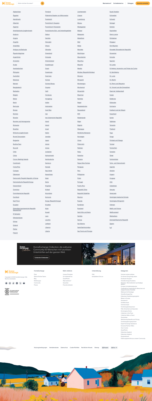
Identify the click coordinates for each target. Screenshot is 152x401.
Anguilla (15, 42)
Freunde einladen (68, 285)
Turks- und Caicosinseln (117, 163)
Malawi (79, 31)
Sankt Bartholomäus (83, 227)
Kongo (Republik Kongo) (53, 201)
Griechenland (49, 61)
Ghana (47, 46)
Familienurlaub (125, 302)
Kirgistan (48, 186)
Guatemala (48, 72)
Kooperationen (125, 336)
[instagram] (9, 283)
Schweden (113, 15)
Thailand (112, 129)
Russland (80, 208)
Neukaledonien (82, 106)
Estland (15, 225)
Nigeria (79, 125)
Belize (15, 99)
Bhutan (15, 110)
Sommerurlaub (125, 304)
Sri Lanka (113, 65)
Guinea (47, 80)
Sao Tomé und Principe (84, 231)
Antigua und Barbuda (20, 49)
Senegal (112, 23)
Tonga (112, 136)
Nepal (79, 102)
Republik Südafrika (83, 193)
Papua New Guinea (83, 163)
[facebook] (6, 283)
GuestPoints (66, 278)
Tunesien (112, 152)
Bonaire (15, 118)
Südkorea (113, 99)
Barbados (16, 91)
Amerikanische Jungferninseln (22, 31)
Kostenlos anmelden (142, 3)
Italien (47, 133)
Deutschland (17, 186)
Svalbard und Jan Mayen (117, 110)
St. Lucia (112, 76)
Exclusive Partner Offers (127, 326)
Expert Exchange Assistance (129, 323)
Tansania (112, 125)
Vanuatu (112, 189)
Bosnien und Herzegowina (21, 121)
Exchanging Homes (126, 311)
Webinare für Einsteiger (127, 292)
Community (37, 283)
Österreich (80, 144)
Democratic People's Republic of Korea (25, 178)
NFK (78, 114)
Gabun (47, 34)
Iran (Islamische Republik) (53, 118)
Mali (78, 42)
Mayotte (80, 65)
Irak (46, 114)
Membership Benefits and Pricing (130, 319)
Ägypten (15, 15)
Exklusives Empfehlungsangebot (130, 296)
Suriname (113, 106)
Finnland (48, 12)
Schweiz (112, 19)
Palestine (80, 155)
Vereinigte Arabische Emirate (119, 197)
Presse (36, 285)
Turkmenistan (114, 159)
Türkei (111, 155)
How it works (124, 328)
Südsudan (113, 102)
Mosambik (80, 91)
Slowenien (113, 53)
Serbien (112, 27)
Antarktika (16, 46)
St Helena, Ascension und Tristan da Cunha (123, 68)
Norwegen (80, 136)
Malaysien (80, 34)
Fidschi (15, 233)
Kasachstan (49, 174)
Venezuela (113, 193)
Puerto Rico (81, 186)
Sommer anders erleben (127, 274)
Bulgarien (16, 140)
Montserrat (81, 87)
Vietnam (112, 205)
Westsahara (113, 216)
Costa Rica (16, 167)
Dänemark (16, 174)
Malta (79, 46)
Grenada (48, 57)
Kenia (47, 182)
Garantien (65, 283)
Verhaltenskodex (54, 347)
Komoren (48, 197)
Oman (79, 140)
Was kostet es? (107, 3)
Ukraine (112, 171)
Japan (47, 140)
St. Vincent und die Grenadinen (120, 87)
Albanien (16, 23)
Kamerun (48, 163)
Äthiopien (16, 72)
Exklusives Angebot (126, 332)
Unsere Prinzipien (68, 274)
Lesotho (47, 220)
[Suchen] (42, 3)
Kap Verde (48, 171)
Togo (111, 133)
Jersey (47, 148)
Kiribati (47, 189)
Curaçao (16, 171)
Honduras (48, 95)
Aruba (15, 65)
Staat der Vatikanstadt (117, 91)
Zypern (112, 224)
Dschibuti (16, 197)
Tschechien (113, 148)
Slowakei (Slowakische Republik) (120, 49)
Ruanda (79, 201)
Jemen (47, 144)
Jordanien (48, 152)
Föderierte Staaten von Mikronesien (56, 15)
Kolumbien (48, 193)
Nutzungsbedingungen (40, 347)
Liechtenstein (81, 12)
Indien (47, 102)
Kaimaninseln (49, 155)
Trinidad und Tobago (116, 140)
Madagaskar (81, 27)
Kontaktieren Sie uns (97, 276)
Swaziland (113, 114)
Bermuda (16, 106)
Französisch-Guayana (52, 23)
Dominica (16, 189)
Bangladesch (17, 87)
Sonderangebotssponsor (128, 307)
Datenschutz (64, 347)
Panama (80, 159)
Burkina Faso (17, 144)
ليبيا (111, 227)
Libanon (47, 227)
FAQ (93, 274)
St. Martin (113, 80)
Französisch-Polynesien (53, 27)
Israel (47, 129)
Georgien (48, 42)
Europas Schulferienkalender (129, 286)
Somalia (112, 57)
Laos (46, 216)
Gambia (47, 38)
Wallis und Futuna (115, 208)
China (15, 155)
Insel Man (48, 110)
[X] (20, 283)
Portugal (80, 182)
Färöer (15, 229)
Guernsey (48, 76)
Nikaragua (80, 129)
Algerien (15, 27)
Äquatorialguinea (18, 53)
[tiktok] (13, 283)
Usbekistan (113, 186)
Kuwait (47, 212)
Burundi (15, 148)
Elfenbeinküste (17, 218)
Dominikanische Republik (21, 193)
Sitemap (96, 347)
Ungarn (112, 174)
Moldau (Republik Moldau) (86, 72)
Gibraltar (48, 49)
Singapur (112, 42)
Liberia (47, 231)
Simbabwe (113, 38)
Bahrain (15, 83)
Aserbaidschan (18, 68)
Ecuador (15, 205)
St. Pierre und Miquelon (117, 83)
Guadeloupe (49, 65)
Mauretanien (81, 57)
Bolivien (15, 114)
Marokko (80, 49)
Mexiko (79, 68)
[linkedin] (16, 283)
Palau (79, 152)
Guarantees (124, 317)
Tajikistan (113, 121)
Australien (16, 76)
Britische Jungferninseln (20, 133)
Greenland (48, 53)
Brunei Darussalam (19, 136)
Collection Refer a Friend (127, 315)
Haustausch (124, 300)
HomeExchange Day (126, 294)
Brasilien (16, 129)
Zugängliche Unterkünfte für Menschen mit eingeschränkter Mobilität (133, 289)
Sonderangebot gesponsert (128, 321)
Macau (79, 23)
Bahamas (16, 80)
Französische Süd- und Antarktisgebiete (58, 31)
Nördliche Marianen (83, 133)
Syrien (112, 118)
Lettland (47, 224)
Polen (79, 178)
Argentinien (16, 57)
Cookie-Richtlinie (74, 347)
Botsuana (16, 125)
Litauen (79, 15)
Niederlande (81, 118)
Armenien (16, 61)
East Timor (16, 201)
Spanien (112, 61)
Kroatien (48, 205)
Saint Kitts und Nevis (84, 212)
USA (111, 182)
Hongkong (48, 99)
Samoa (79, 220)
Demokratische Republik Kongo (23, 182)
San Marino (81, 224)
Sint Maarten (114, 46)
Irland (47, 121)
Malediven (80, 38)
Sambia (79, 216)
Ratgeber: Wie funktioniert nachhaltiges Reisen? (132, 283)
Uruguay (112, 178)
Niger (79, 121)
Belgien (15, 95)
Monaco (80, 76)
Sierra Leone (114, 34)
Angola (15, 38)
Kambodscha (49, 159)
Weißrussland (114, 212)
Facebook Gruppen (126, 278)
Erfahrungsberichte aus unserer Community (133, 338)
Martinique (80, 53)
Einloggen (130, 3)
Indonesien (48, 106)
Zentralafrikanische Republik (119, 220)
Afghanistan (17, 12)
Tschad (112, 144)
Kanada (47, 167)
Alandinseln (17, 19)
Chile (14, 152)
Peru (78, 171)
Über (35, 274)
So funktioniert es (118, 3)
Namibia (80, 99)
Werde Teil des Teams (40, 276)
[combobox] (30, 3)
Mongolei (80, 80)
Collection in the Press (127, 313)
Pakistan (80, 148)
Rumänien (80, 205)
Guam (47, 68)
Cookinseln (16, 163)
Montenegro (81, 83)
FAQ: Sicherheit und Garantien (129, 309)
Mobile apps (37, 280)
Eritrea (15, 221)
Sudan (112, 95)
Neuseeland (81, 110)
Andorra (15, 34)
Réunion (80, 197)
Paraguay (80, 167)
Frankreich (48, 19)
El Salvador (16, 214)
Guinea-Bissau (50, 83)
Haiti (46, 91)
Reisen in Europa (125, 298)
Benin (15, 102)
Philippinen (81, 174)
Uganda (112, 167)
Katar (47, 178)
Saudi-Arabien (114, 12)
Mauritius (80, 61)
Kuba (46, 208)
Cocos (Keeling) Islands (20, 159)
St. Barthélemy (114, 72)
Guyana (47, 87)
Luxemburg (81, 19)
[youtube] (24, 283)
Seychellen (113, 31)
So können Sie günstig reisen (129, 276)
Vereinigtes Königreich (117, 201)
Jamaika (47, 136)
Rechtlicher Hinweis (86, 347)
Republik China (82, 189)
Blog (35, 278)
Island (47, 125)
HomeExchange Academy (128, 280)
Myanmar (80, 95)
